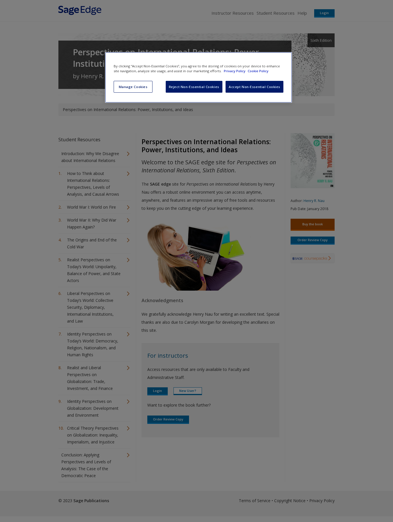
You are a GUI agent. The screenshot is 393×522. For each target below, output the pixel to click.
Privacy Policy (235, 71)
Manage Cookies (133, 87)
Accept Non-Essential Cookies (254, 87)
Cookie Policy (258, 71)
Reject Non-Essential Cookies (194, 87)
